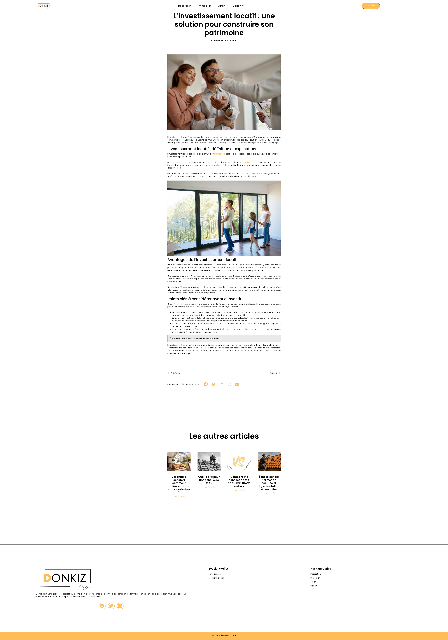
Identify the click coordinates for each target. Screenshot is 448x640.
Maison (236, 5)
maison (247, 162)
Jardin (221, 5)
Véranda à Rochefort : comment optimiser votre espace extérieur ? (179, 484)
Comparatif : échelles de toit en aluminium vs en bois (239, 481)
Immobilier (204, 5)
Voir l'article (179, 496)
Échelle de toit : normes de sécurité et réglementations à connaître (269, 483)
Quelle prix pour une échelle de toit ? (209, 480)
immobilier (219, 154)
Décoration (184, 5)
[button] (205, 384)
